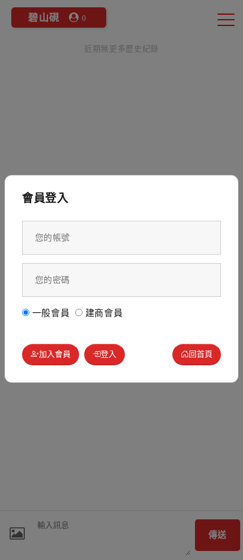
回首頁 (200, 353)
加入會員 (55, 353)
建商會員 (103, 313)
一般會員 (49, 313)
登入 (108, 353)
